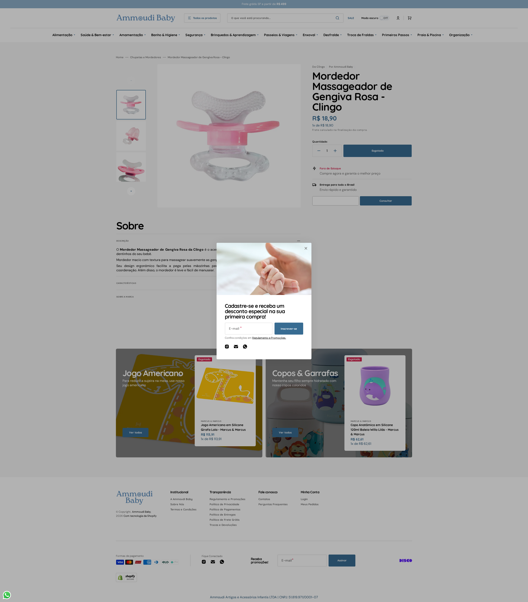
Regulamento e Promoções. (269, 338)
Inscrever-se (289, 328)
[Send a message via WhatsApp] (7, 595)
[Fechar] (305, 248)
